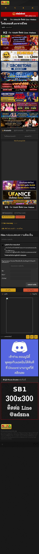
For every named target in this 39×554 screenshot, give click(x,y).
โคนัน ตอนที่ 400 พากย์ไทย (15, 228)
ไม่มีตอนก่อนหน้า (10, 136)
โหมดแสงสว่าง (8, 213)
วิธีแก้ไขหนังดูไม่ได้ (19, 141)
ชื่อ (3, 271)
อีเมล (3, 274)
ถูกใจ (9, 290)
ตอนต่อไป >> (29, 136)
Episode (15, 223)
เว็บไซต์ (4, 278)
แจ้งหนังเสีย (21, 216)
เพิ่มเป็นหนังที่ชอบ (9, 216)
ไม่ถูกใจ (31, 290)
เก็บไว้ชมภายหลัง (20, 213)
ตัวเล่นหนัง (7, 130)
